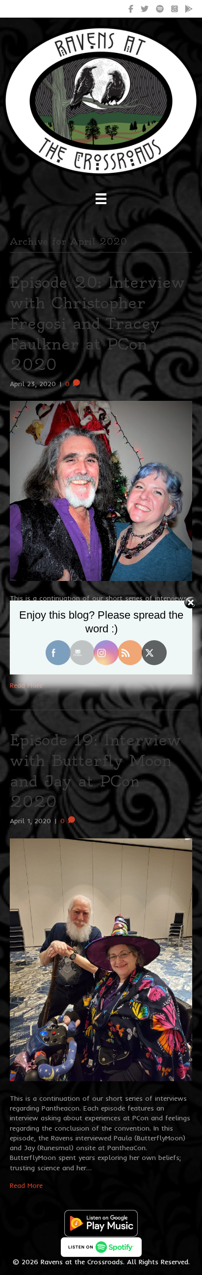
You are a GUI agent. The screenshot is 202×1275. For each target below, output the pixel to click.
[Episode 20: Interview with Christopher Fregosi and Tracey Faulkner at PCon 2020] (101, 490)
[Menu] (101, 198)
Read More (26, 685)
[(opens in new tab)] (101, 1222)
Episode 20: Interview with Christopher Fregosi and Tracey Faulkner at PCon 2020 (97, 323)
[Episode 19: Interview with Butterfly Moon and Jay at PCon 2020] (101, 958)
